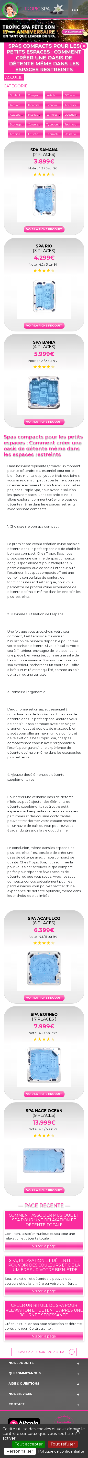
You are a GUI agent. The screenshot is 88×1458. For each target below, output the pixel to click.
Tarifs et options (20, 105)
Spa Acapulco (44, 920)
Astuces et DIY (19, 114)
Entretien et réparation (42, 134)
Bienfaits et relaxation (41, 105)
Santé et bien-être (57, 114)
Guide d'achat (19, 95)
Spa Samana (44, 152)
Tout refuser (62, 1444)
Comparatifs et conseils (42, 95)
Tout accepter (29, 1444)
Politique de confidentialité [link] (61, 1451)
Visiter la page (44, 1246)
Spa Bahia (44, 344)
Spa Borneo (44, 1016)
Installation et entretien (61, 95)
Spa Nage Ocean (44, 1112)
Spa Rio (44, 248)
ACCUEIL (13, 77)
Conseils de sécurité (40, 124)
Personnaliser (20, 1451)
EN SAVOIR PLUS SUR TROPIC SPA (43, 1352)
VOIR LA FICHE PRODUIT (44, 229)
